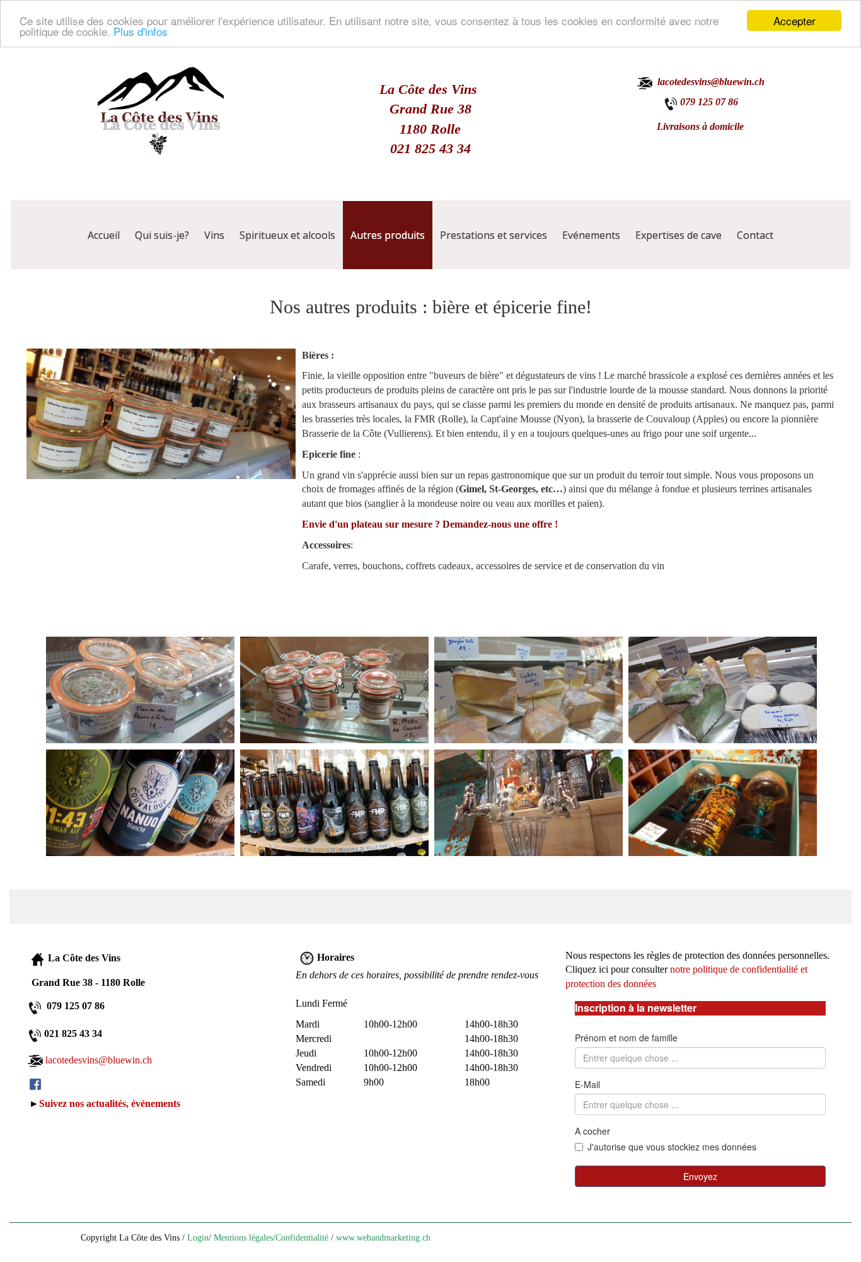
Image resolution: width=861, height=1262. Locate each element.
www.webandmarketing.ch (383, 1237)
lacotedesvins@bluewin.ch (98, 1060)
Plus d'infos (140, 32)
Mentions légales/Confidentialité (271, 1237)
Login (198, 1237)
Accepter (794, 20)
